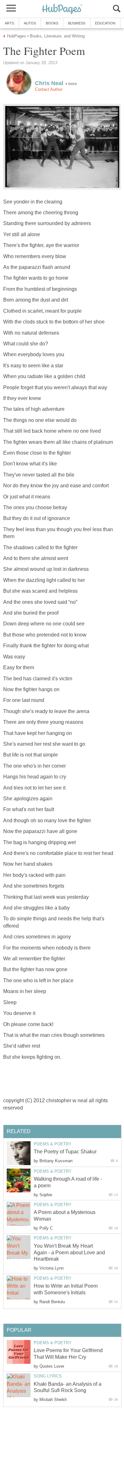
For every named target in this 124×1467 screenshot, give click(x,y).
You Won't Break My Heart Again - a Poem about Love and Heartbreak (69, 1252)
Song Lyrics (48, 1376)
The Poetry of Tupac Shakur (65, 1151)
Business (76, 23)
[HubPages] (62, 9)
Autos (30, 23)
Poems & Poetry (53, 1144)
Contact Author (48, 89)
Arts (9, 23)
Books (52, 23)
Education (105, 23)
